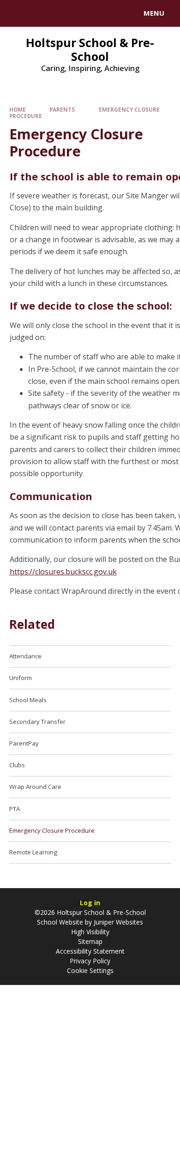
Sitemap (90, 941)
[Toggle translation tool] (40, 13)
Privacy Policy (90, 960)
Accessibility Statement (90, 951)
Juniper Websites (117, 922)
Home (17, 109)
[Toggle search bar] (17, 13)
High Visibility (90, 931)
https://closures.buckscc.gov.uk (63, 572)
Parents (62, 109)
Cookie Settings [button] (90, 970)
